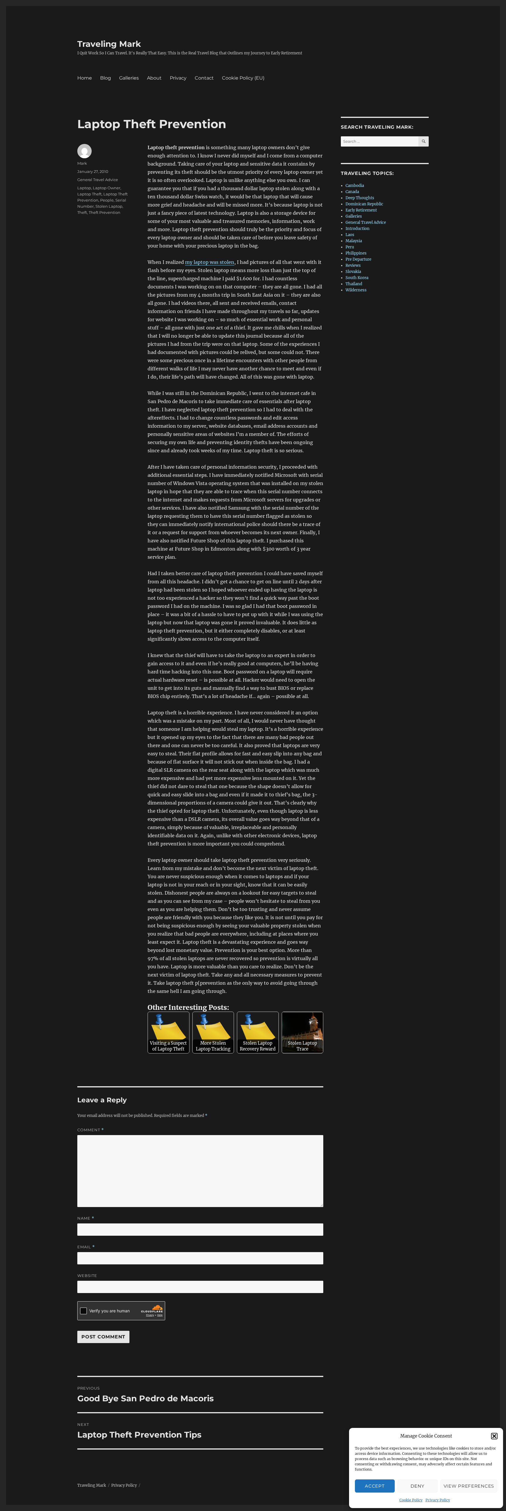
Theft (82, 212)
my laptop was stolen (209, 262)
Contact (204, 78)
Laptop (84, 187)
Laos (350, 234)
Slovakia (353, 271)
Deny (417, 1486)
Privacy (178, 78)
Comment (90, 1129)
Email (86, 1246)
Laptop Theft (89, 194)
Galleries (129, 78)
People (107, 200)
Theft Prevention (104, 212)
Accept (374, 1486)
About (154, 78)
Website (87, 1275)
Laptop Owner (106, 187)
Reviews (353, 265)
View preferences (469, 1486)
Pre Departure (358, 259)
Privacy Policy (437, 1500)
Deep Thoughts (360, 197)
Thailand (354, 283)
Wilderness (356, 290)
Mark (82, 163)
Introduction (358, 228)
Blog (105, 78)
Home (84, 78)
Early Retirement (361, 210)
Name (85, 1218)
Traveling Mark (109, 44)
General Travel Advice (97, 179)
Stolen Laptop (108, 206)
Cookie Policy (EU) (243, 78)
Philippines (356, 253)
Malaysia (354, 240)
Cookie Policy (411, 1500)
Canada (352, 191)
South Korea (357, 277)
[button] (494, 1436)
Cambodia (355, 185)
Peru (350, 247)
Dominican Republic (364, 204)
